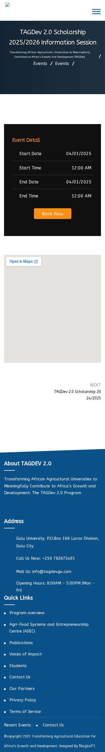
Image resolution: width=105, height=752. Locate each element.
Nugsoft (87, 745)
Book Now (52, 213)
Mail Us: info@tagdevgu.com (43, 571)
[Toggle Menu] (96, 11)
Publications (21, 642)
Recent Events (17, 725)
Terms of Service (25, 711)
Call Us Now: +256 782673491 (45, 558)
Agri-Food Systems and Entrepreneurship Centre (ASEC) (49, 628)
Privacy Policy (22, 700)
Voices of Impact (25, 654)
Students (18, 665)
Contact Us (19, 677)
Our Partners (22, 688)
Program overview (26, 612)
